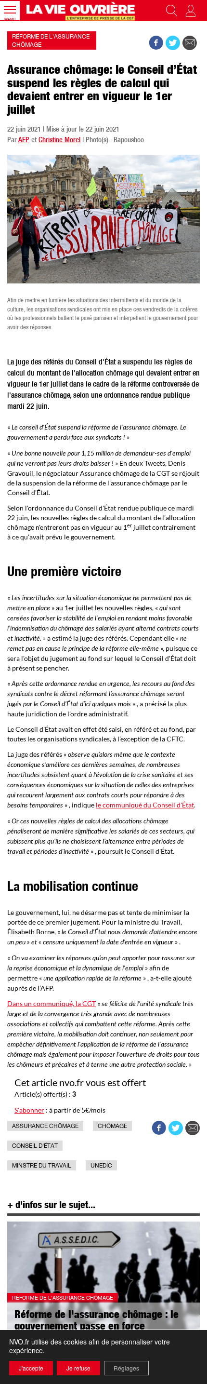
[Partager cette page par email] (189, 43)
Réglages (126, 1368)
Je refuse (78, 1368)
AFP (23, 140)
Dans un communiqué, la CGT (51, 1003)
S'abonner (29, 1110)
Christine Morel (59, 140)
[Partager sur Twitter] (173, 43)
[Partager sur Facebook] (156, 43)
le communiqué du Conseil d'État (145, 805)
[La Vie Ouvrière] (81, 10)
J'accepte (31, 1368)
